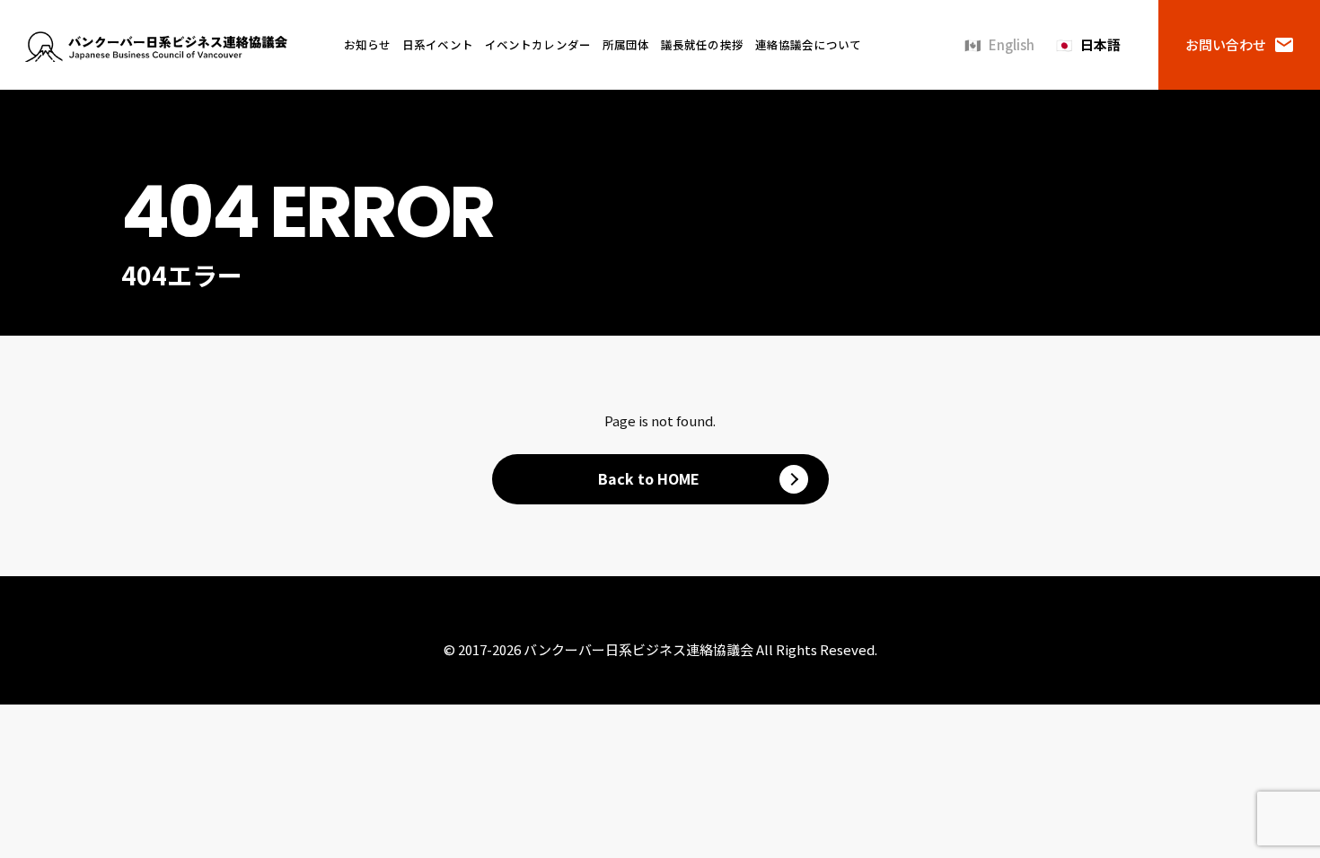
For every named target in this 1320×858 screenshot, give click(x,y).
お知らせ (368, 44)
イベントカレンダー (538, 44)
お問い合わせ (1225, 44)
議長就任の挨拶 (702, 44)
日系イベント (437, 44)
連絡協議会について (808, 44)
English (1011, 44)
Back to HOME (649, 478)
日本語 (1100, 44)
